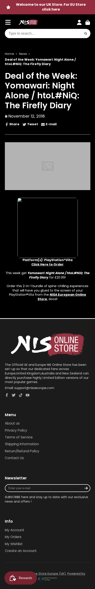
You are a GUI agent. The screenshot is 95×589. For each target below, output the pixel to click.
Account (79, 22)
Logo (28, 22)
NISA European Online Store (62, 296)
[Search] (85, 33)
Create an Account (21, 550)
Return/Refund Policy (22, 451)
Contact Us (14, 458)
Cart (87, 22)
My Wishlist (14, 544)
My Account (14, 530)
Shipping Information (22, 444)
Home (9, 54)
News (23, 54)
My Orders (13, 537)
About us (12, 423)
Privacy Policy (16, 430)
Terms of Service (19, 437)
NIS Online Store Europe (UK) (44, 573)
